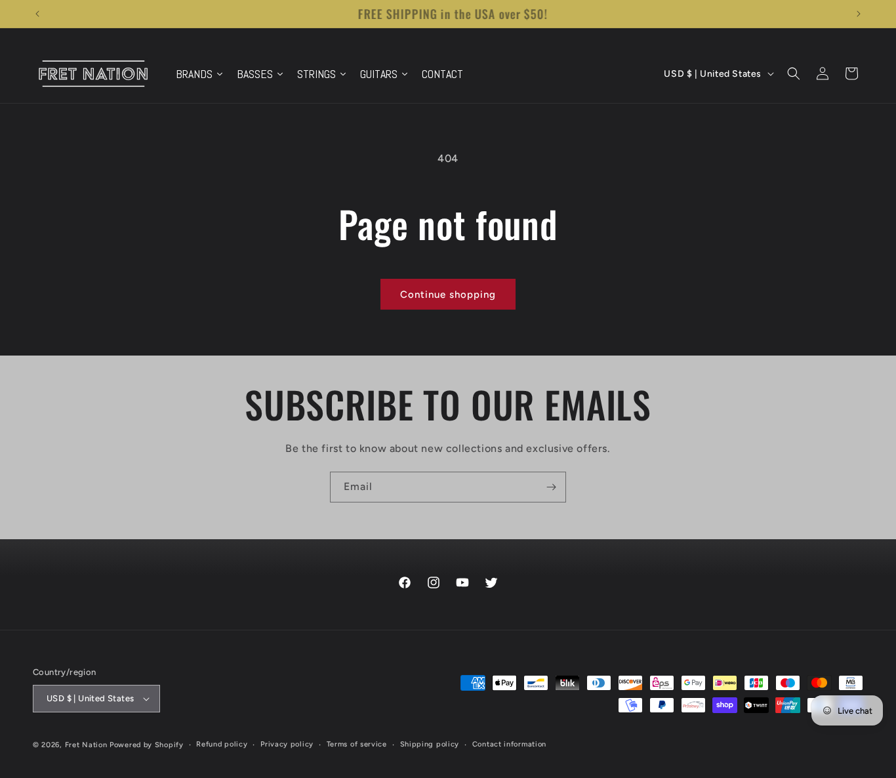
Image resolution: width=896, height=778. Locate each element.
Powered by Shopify (147, 745)
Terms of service (357, 744)
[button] (793, 73)
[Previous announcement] (37, 13)
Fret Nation (86, 745)
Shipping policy (430, 744)
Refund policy (221, 744)
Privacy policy (287, 744)
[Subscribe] (551, 487)
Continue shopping (448, 294)
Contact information (509, 744)
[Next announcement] (858, 13)
